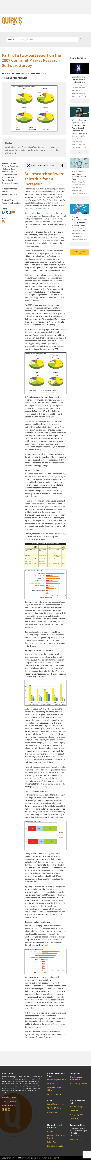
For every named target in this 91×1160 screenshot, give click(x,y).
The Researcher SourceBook (76, 1078)
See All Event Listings (55, 1104)
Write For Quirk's (54, 1094)
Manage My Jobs (76, 1114)
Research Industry (9, 194)
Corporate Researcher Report (56, 1136)
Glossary (50, 1131)
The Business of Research (10, 181)
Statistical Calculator (55, 1146)
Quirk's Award (53, 1112)
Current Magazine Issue (56, 1079)
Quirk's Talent (75, 1118)
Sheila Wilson (22, 73)
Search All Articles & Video (55, 1088)
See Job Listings (76, 1106)
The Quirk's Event (9, 1101)
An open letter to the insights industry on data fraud (79, 175)
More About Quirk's (9, 1097)
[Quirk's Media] (12, 21)
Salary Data (51, 1142)
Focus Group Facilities (78, 1083)
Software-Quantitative (11, 166)
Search (11, 39)
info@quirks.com (76, 1139)
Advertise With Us (9, 1105)
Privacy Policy (46, 1158)
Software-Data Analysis (8, 170)
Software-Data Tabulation (8, 178)
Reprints (56, 1158)
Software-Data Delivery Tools (10, 173)
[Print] (3, 222)
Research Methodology (11, 203)
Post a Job (74, 1110)
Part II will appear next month (37, 208)
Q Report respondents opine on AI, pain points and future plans (79, 221)
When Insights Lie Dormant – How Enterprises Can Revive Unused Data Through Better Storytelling (79, 126)
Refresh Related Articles (79, 252)
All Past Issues (52, 1083)
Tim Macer (9, 73)
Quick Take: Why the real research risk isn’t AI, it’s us (79, 79)
